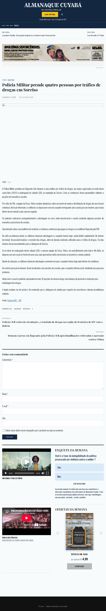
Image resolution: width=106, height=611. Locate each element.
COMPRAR (79, 566)
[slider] (24, 473)
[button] (26, 462)
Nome (5, 394)
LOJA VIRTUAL (50, 14)
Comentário (7, 359)
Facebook (17, 309)
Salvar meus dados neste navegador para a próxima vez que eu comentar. (34, 430)
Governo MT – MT (14, 300)
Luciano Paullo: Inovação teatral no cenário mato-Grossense (28, 35)
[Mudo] (43, 473)
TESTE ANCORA (8, 80)
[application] (26, 462)
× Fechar (101, 50)
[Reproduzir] (5, 473)
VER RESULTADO (79, 484)
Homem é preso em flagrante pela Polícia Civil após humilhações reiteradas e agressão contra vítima (56, 336)
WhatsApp (26, 309)
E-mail (5, 406)
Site (3, 418)
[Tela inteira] (47, 473)
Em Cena (6, 32)
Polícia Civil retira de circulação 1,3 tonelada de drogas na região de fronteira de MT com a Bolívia (52, 322)
